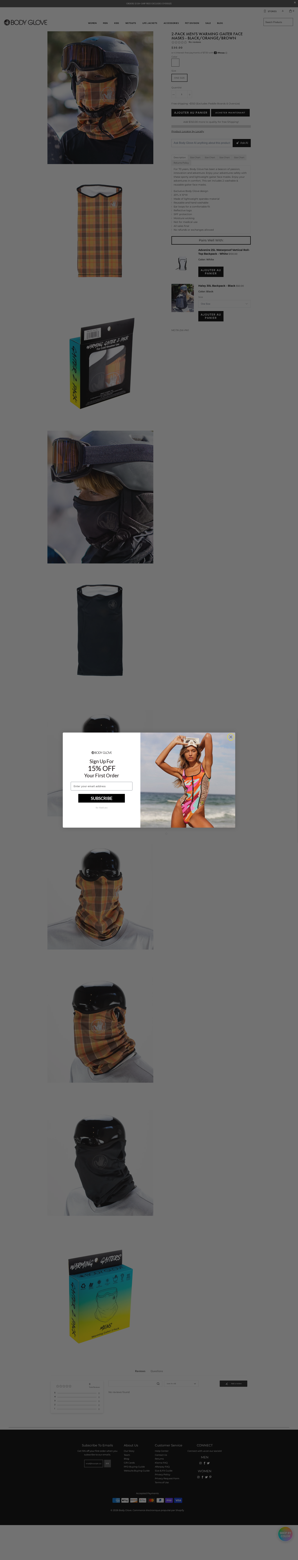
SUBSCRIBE (101, 798)
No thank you (101, 808)
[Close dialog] (231, 737)
